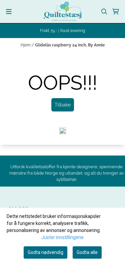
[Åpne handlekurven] (116, 11)
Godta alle (87, 252)
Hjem (26, 45)
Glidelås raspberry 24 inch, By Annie (70, 45)
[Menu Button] (8, 11)
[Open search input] (104, 12)
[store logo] (62, 11)
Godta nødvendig (45, 252)
